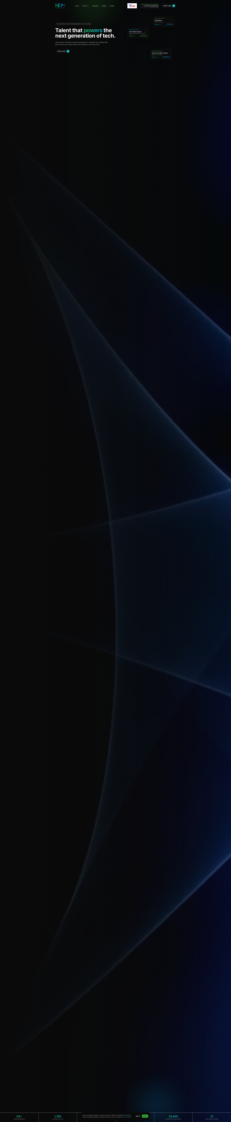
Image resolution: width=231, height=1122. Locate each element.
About (77, 6)
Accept (145, 1116)
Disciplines (95, 6)
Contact (112, 6)
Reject (138, 1116)
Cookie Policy (127, 1117)
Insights (104, 6)
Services (84, 6)
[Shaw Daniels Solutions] (63, 5)
